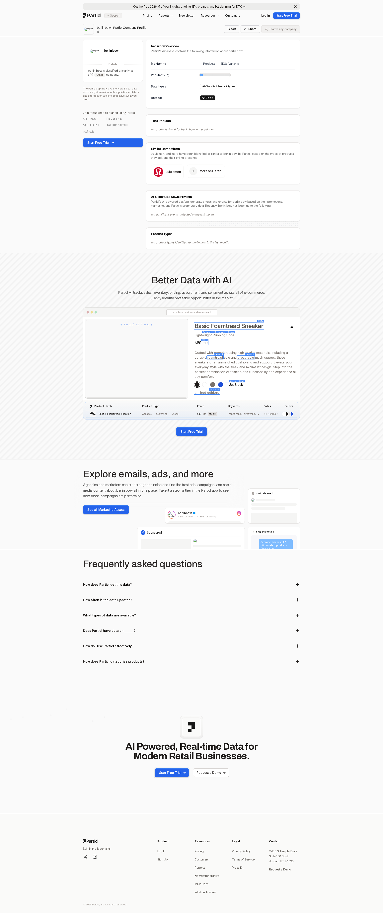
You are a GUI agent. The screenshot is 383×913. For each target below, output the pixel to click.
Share (252, 29)
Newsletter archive (207, 875)
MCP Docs (201, 884)
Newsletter (186, 15)
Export (231, 29)
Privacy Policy (241, 851)
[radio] (197, 384)
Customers (232, 15)
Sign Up (162, 859)
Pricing (147, 15)
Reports (164, 15)
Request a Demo (208, 773)
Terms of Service (243, 859)
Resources (208, 15)
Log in (265, 15)
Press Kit (237, 867)
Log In (161, 851)
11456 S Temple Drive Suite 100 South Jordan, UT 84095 (283, 856)
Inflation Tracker (205, 892)
